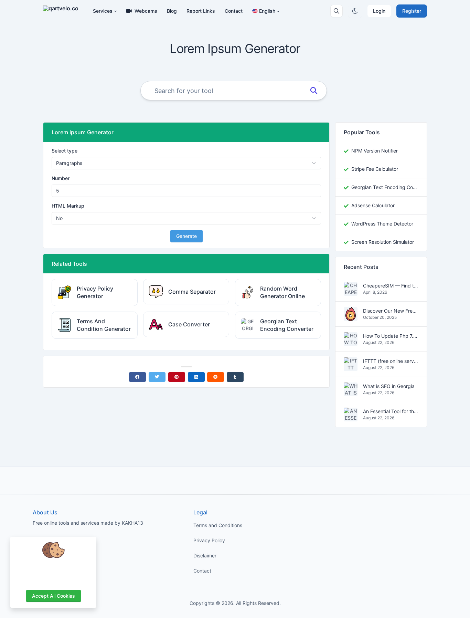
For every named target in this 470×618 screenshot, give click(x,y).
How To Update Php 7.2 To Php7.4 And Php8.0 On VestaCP (390, 336)
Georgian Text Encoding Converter (384, 187)
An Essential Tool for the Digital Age (390, 412)
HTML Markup (68, 206)
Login (379, 11)
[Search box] (336, 11)
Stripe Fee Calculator (374, 169)
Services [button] (103, 11)
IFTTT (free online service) (390, 361)
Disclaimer (204, 555)
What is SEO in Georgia (389, 386)
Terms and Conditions (217, 525)
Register (411, 11)
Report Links (200, 11)
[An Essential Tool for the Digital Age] (350, 418)
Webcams (146, 11)
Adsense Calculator (373, 205)
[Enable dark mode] (355, 11)
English (267, 11)
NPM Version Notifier (374, 151)
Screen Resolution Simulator (382, 242)
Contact (234, 11)
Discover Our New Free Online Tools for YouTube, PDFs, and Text (390, 311)
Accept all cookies (53, 596)
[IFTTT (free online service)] (350, 367)
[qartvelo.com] (63, 11)
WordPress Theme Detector (382, 224)
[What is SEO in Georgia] (350, 393)
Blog (172, 11)
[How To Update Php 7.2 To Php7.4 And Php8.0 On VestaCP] (350, 342)
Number (61, 178)
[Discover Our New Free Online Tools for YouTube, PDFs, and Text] (350, 317)
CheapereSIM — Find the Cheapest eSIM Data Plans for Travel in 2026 (390, 286)
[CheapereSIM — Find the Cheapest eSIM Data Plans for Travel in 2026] (350, 292)
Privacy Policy (209, 540)
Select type (64, 151)
